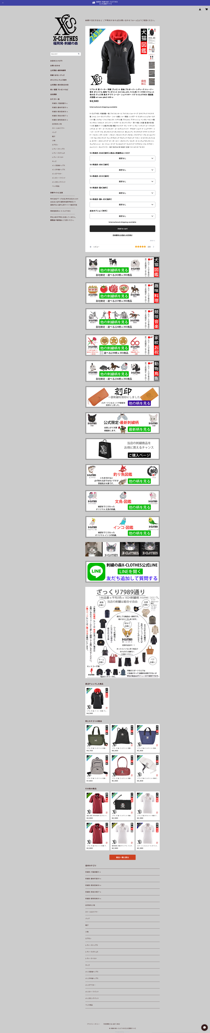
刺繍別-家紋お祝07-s (93, 892)
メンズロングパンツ (92, 998)
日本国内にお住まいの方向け (122, 235)
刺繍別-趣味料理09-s (93, 879)
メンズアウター (90, 985)
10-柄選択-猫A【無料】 (99, 188)
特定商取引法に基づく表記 (111, 1024)
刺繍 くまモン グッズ (57, 75)
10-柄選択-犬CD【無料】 (99, 176)
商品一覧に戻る (122, 857)
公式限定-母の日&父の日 (59, 85)
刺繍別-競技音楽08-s (93, 885)
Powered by (120, 1032)
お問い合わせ (55, 65)
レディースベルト (91, 958)
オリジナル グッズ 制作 (58, 80)
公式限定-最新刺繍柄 (58, 70)
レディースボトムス (91, 952)
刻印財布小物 (90, 905)
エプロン (88, 938)
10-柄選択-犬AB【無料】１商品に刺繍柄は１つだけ (110, 153)
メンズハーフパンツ (92, 992)
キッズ (87, 965)
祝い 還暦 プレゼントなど (59, 89)
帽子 (87, 925)
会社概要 (53, 94)
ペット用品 (89, 1005)
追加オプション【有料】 (98, 211)
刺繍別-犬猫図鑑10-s (93, 872)
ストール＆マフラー (91, 912)
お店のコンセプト (56, 61)
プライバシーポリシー (93, 1024)
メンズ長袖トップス (91, 972)
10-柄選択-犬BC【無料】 (99, 165)
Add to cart (123, 229)
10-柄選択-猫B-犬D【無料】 (101, 199)
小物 (87, 932)
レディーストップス (91, 945)
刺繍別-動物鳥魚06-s (93, 898)
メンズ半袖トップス (91, 978)
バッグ (87, 918)
